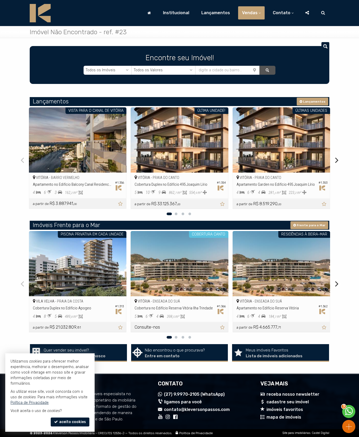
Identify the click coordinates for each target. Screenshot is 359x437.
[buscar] (267, 70)
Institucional (176, 12)
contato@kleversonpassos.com (197, 409)
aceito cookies (72, 422)
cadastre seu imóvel (287, 401)
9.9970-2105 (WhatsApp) (194, 394)
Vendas (250, 12)
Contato (281, 12)
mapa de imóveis (283, 417)
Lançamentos (215, 12)
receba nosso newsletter (292, 394)
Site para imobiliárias (296, 433)
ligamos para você (183, 401)
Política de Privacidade (196, 433)
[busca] (323, 12)
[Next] (336, 160)
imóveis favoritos (284, 409)
